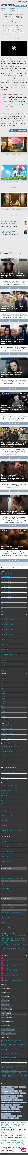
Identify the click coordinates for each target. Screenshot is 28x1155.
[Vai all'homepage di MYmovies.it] (7, 6)
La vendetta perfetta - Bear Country (9, 751)
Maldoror (3, 777)
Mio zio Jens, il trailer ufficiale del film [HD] (11, 1072)
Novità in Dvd (4, 611)
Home (2, 1122)
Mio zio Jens (4, 838)
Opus (20, 1091)
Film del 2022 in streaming (7, 735)
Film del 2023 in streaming (7, 733)
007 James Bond (14, 1102)
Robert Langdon (5, 1107)
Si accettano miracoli (6, 1007)
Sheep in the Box (5, 759)
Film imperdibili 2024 (6, 583)
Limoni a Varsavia (5, 754)
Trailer (16, 1126)
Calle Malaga (4, 798)
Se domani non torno (6, 818)
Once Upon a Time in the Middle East (9, 841)
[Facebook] (10, 38)
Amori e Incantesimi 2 (6, 914)
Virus (3, 1104)
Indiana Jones (8, 1104)
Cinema (7, 1122)
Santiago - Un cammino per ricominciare (10, 790)
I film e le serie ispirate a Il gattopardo (10, 1093)
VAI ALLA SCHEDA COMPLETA (18, 130)
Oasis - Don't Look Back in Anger (8, 925)
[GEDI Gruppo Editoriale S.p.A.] (19, 2)
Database (13, 1122)
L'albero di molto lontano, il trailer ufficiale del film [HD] (13, 1079)
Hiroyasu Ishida (8, 106)
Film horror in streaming (6, 740)
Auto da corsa (23, 1102)
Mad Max (19, 1116)
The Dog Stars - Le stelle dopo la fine (9, 746)
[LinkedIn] (15, 38)
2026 (5, 573)
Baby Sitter (20, 1095)
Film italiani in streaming (6, 738)
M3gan (12, 1089)
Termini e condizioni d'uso (8, 1142)
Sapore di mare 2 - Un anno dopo (8, 1024)
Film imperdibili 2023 (6, 586)
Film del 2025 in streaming (7, 728)
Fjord (2, 805)
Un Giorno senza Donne (6, 858)
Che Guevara (5, 1118)
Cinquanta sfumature (17, 1100)
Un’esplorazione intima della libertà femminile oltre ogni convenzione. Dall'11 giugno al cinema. (14, 485)
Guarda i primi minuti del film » (17, 418)
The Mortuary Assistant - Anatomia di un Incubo (12, 896)
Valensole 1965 (4, 779)
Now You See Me (5, 1089)
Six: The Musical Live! (6, 853)
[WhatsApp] (18, 38)
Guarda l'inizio (20, 14)
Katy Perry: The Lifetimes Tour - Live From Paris (12, 878)
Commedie (3, 660)
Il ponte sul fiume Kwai (6, 990)
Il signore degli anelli (6, 1113)
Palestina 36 (4, 800)
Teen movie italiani (6, 1109)
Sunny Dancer (4, 875)
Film (18, 1122)
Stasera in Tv (17, 1124)
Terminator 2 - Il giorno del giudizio (13, 980)
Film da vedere (4, 601)
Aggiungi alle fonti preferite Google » (17, 9)
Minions (3, 1086)
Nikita (2, 999)
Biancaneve (23, 1093)
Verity (2, 833)
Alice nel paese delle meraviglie (9, 1116)
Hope (2, 803)
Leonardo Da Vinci (13, 1098)
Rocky (17, 1118)
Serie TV (8, 1124)
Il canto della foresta (5, 820)
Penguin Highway (18, 101)
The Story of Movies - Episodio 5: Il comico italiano (12, 948)
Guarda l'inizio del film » (18, 317)
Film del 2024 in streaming (7, 730)
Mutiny (2, 920)
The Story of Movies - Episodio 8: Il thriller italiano (12, 938)
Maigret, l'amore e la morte (7, 848)
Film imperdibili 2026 (6, 578)
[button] (23, 1150)
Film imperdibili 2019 (6, 596)
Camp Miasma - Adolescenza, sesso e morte (11, 774)
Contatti (8, 1140)
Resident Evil (4, 795)
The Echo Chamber (5, 917)
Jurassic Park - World (7, 1100)
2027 (2, 573)
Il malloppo (3, 883)
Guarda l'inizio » (20, 284)
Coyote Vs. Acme (5, 873)
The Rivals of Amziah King (7, 851)
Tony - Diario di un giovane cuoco (9, 749)
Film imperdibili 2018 (6, 598)
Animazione (4, 667)
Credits (3, 1140)
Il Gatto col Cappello (5, 810)
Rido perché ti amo (5, 986)
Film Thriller (4, 662)
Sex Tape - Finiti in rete (6, 1015)
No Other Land (4, 1003)
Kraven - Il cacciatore (6, 1032)
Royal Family (4, 1098)
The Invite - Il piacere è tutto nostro (9, 785)
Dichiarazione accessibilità (8, 1144)
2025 (9, 573)
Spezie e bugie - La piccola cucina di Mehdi (11, 912)
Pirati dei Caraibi (5, 1102)
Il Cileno (3, 756)
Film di (2, 606)
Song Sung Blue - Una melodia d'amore (10, 1028)
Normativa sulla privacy (17, 1140)
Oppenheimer (13, 1095)
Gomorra (16, 1086)
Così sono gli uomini (5, 846)
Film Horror (3, 665)
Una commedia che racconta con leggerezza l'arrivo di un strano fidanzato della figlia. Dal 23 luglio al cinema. (14, 315)
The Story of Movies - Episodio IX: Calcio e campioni (13, 935)
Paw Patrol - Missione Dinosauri (8, 907)
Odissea (6, 960)
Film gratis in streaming (6, 725)
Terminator (11, 1118)
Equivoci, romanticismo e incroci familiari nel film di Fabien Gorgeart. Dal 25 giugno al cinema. (14, 348)
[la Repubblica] (25, 2)
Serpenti (3, 922)
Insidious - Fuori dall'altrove (7, 772)
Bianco (2, 823)
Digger (2, 828)
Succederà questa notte (6, 815)
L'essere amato (4, 825)
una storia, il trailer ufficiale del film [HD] (10, 1067)
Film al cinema (4, 603)
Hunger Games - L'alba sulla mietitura (10, 788)
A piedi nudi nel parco (6, 1011)
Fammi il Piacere (5, 888)
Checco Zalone (5, 1095)
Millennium (20, 1107)
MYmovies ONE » (3, 9)
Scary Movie (9, 1086)
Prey (2, 995)
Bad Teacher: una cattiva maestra (8, 1020)
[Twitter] (12, 38)
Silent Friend (4, 886)
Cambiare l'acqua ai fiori (6, 813)
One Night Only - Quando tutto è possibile (13, 973)
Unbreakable (16, 1104)
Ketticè (2, 893)
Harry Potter (13, 1107)
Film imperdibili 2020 (6, 593)
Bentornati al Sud (5, 808)
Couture (3, 761)
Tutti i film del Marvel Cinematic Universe (11, 1111)
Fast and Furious (15, 1109)
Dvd (12, 1124)
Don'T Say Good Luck (6, 861)
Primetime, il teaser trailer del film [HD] (10, 1070)
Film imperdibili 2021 (6, 591)
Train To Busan (4, 870)
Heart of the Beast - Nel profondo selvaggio (11, 830)
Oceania (3, 769)
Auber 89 (3, 930)
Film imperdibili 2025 (6, 581)
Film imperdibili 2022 (6, 588)
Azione (2, 670)
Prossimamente (9, 1126)
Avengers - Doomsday (6, 793)
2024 (12, 573)
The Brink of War (5, 856)
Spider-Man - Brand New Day (10, 963)
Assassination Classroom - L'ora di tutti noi (11, 843)
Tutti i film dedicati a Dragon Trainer (10, 1091)
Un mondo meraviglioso (6, 891)
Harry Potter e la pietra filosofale (8, 764)
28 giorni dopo (22, 1086)
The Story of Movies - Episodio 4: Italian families (12, 951)
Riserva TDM (19, 1142)
